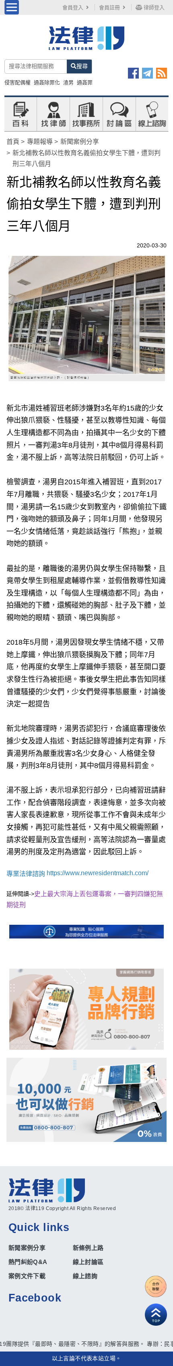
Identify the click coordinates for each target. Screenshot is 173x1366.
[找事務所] (86, 113)
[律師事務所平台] (86, 1009)
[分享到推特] (147, 73)
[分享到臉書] (133, 73)
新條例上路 (88, 1247)
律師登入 (153, 7)
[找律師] (53, 113)
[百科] (20, 113)
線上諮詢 (85, 1276)
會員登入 (72, 7)
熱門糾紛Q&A (27, 1261)
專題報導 (40, 141)
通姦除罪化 (47, 82)
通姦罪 (85, 82)
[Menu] (11, 7)
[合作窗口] (156, 1286)
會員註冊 (109, 7)
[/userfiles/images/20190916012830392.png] (86, 43)
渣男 (68, 82)
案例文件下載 (26, 1276)
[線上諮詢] (152, 113)
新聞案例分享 (79, 141)
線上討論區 (88, 1261)
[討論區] (119, 113)
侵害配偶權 (17, 82)
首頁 (12, 141)
